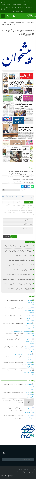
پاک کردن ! (6, 237)
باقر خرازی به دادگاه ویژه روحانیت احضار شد (21, 260)
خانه (34, 2)
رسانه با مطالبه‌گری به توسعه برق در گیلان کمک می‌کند (18, 246)
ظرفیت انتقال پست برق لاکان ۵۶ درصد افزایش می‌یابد (18, 279)
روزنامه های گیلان (13, 196)
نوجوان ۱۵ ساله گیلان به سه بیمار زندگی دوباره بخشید (19, 251)
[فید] (4, 9)
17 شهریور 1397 (23, 196)
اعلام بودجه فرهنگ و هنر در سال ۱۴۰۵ (14, 370)
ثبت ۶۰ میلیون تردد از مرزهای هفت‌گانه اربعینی (20, 274)
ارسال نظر (13, 237)
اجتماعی (24, 4)
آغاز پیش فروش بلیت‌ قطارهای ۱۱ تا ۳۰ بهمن (13, 347)
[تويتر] (22, 186)
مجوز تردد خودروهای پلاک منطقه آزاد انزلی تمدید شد (18, 284)
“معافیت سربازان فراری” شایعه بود (23, 270)
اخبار (25, 2)
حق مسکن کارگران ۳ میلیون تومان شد (14, 339)
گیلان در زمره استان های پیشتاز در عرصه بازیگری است (20, 177)
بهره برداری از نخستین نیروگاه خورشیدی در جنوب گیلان (20, 171)
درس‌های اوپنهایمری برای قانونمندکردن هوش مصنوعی (20, 182)
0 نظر (13, 24)
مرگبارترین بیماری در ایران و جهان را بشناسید (23, 179)
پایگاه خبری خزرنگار (23, 470)
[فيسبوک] (25, 186)
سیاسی (8, 4)
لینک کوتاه (23, 190)
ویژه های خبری (9, 7)
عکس (23, 7)
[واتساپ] (32, 186)
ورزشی (19, 4)
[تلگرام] (28, 186)
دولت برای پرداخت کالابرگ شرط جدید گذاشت (20, 289)
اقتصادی (14, 4)
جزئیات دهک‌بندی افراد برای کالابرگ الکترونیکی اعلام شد (20, 174)
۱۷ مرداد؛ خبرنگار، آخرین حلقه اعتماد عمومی (21, 265)
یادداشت (32, 380)
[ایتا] (1, 9)
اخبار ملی (29, 2)
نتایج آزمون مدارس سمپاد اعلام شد (23, 255)
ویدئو (19, 7)
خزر (16, 7)
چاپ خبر (7, 24)
